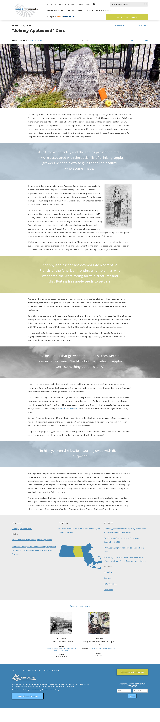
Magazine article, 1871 (35, 40)
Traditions (108, 589)
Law (62, 650)
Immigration (71, 648)
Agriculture (109, 572)
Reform (67, 650)
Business (107, 578)
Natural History (110, 584)
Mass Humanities (35, 684)
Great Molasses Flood (61, 641)
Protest (92, 649)
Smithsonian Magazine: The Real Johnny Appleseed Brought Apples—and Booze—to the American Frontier (34, 550)
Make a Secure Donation (28, 696)
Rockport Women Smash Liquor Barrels (98, 643)
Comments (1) (134, 40)
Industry (56, 650)
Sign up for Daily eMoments (127, 17)
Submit (132, 696)
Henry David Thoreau (67, 409)
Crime (56, 648)
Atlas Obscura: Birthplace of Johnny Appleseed (32, 539)
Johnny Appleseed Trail (22, 528)
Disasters (62, 648)
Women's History (109, 649)
